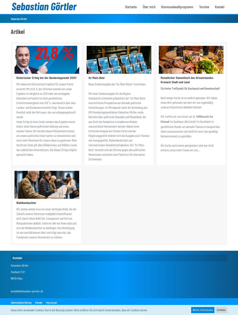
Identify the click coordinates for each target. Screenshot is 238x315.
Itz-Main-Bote (97, 78)
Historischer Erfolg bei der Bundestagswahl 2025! (46, 78)
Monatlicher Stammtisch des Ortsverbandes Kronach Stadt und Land (187, 80)
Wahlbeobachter (26, 203)
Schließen (221, 309)
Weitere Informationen (203, 309)
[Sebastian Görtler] (44, 6)
